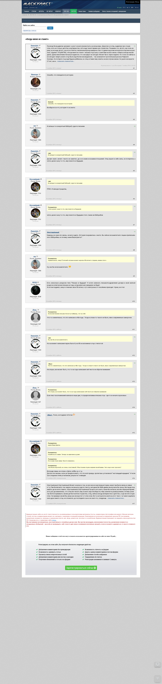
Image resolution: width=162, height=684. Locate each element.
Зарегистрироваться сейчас (80, 567)
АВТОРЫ (41, 11)
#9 (134, 276)
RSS (137, 7)
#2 (134, 93)
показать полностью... (66, 61)
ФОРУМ (73, 11)
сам (34, 126)
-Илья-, (50, 415)
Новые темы (82, 11)
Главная (24, 15)
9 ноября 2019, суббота (53, 329)
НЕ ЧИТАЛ (50, 11)
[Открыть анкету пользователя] (35, 58)
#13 (133, 381)
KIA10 (34, 282)
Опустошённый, (53, 232)
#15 (133, 433)
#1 (134, 68)
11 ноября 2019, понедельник (56, 478)
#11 (133, 329)
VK (129, 7)
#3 (134, 119)
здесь (54, 520)
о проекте (25, 7)
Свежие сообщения (94, 11)
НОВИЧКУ (58, 11)
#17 (133, 503)
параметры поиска (29, 30)
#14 (133, 407)
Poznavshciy (34, 45)
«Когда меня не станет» (61, 15)
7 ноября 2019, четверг (53, 68)
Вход (137, 2)
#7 (134, 225)
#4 (134, 144)
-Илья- (34, 310)
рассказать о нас (33, 7)
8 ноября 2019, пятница (53, 119)
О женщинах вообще (44, 15)
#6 (134, 199)
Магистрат (34, 74)
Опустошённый (34, 179)
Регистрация (130, 2)
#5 (134, 171)
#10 (133, 301)
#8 (134, 250)
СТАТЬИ (34, 11)
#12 (133, 355)
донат (120, 7)
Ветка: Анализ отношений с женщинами (114, 11)
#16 (133, 478)
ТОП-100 (66, 11)
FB (124, 7)
